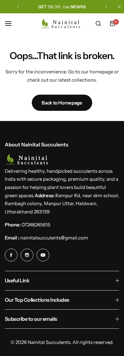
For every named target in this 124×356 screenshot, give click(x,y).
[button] (18, 6)
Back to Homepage (62, 103)
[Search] (98, 23)
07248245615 (36, 225)
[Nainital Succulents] (62, 23)
